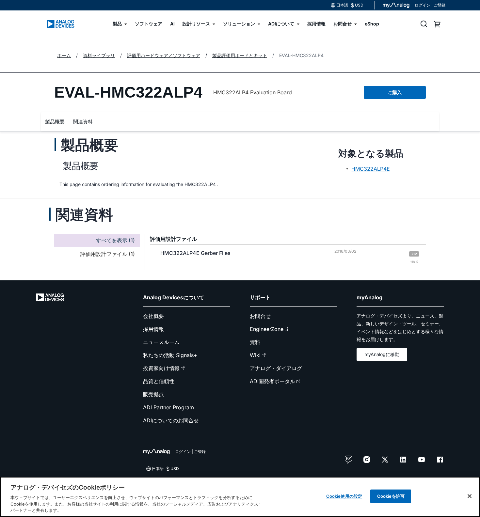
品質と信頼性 (158, 381)
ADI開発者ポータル (272, 381)
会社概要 (153, 316)
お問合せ (260, 316)
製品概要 (55, 121)
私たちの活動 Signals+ (170, 355)
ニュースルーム (161, 342)
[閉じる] (469, 496)
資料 (255, 342)
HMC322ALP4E (370, 168)
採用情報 (153, 329)
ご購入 (395, 92)
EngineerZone (266, 329)
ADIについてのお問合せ (171, 420)
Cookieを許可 (391, 496)
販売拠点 (153, 394)
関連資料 (83, 121)
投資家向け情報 (161, 368)
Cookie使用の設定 (344, 496)
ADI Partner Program (168, 407)
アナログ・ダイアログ (276, 368)
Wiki (255, 355)
